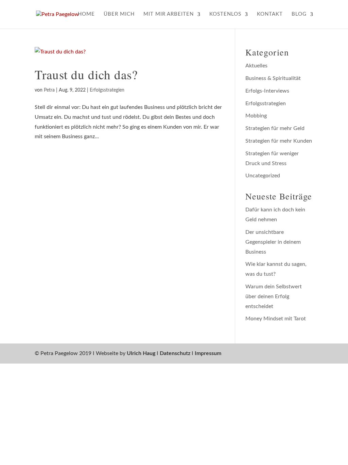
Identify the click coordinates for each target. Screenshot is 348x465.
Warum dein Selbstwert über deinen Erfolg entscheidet (273, 296)
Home (86, 14)
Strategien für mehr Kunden (278, 141)
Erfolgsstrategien (107, 90)
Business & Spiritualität (273, 78)
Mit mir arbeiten (168, 14)
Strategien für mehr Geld (274, 128)
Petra (49, 90)
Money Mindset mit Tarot (275, 318)
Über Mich (119, 14)
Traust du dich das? (86, 74)
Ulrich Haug (141, 353)
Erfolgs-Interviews (267, 91)
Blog (299, 14)
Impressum (208, 353)
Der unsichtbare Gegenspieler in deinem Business (273, 242)
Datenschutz (175, 353)
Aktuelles (256, 65)
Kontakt (270, 14)
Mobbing (256, 115)
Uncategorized (262, 175)
